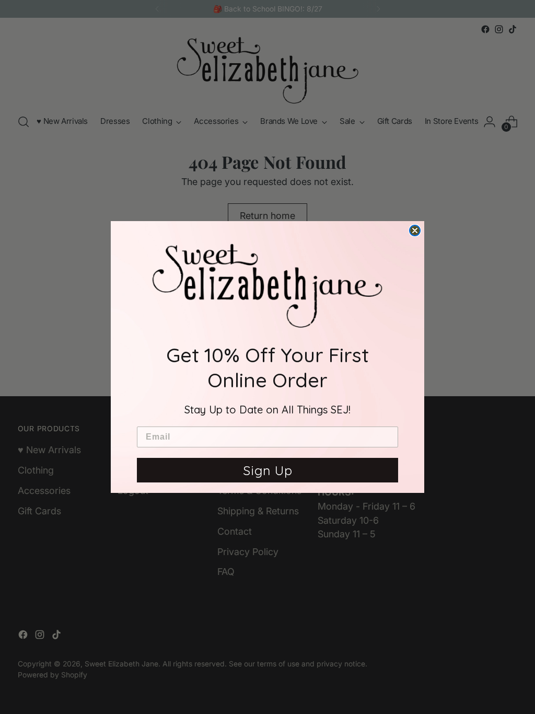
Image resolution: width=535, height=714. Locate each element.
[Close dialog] (415, 230)
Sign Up (268, 470)
